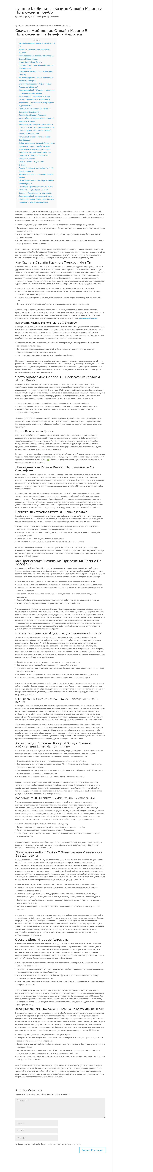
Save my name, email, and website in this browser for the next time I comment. (49, 1144)
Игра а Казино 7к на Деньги (30, 62)
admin (20, 17)
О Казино (23, 165)
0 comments (54, 17)
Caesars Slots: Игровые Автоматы (32, 115)
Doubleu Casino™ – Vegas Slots (31, 162)
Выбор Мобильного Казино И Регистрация (37, 143)
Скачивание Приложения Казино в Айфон (36, 187)
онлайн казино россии (88, 318)
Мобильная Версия (27, 158)
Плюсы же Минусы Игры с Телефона (34, 190)
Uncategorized (42, 17)
